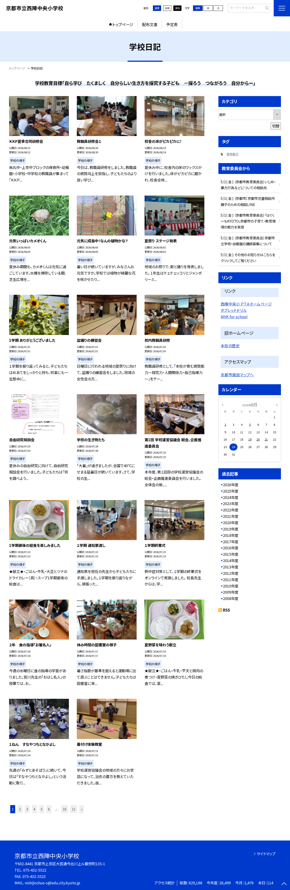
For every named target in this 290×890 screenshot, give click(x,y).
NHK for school (234, 316)
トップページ (122, 24)
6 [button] (49, 809)
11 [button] (73, 809)
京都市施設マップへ (237, 374)
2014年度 (230, 560)
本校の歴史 (230, 345)
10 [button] (64, 809)
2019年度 (230, 529)
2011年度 (230, 579)
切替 (275, 126)
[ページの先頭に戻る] (284, 884)
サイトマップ (266, 853)
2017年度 (230, 541)
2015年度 (230, 554)
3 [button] (27, 809)
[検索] (266, 8)
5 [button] (42, 809)
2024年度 (230, 497)
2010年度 (230, 586)
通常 (157, 8)
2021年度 (230, 516)
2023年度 (230, 503)
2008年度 (230, 598)
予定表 (172, 24)
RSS (226, 610)
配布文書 (149, 24)
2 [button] (20, 809)
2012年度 (230, 573)
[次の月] (277, 404)
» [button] (81, 809)
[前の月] (222, 404)
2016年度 (230, 547)
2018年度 (230, 535)
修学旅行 (232, 154)
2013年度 (230, 567)
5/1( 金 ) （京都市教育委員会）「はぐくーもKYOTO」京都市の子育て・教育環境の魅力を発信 (248, 221)
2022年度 (230, 510)
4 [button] (34, 809)
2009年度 (230, 592)
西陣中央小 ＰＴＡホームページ (246, 304)
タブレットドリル (234, 310)
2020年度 (230, 522)
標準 (198, 8)
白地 (167, 8)
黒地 (177, 8)
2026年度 (230, 484)
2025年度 (230, 491)
